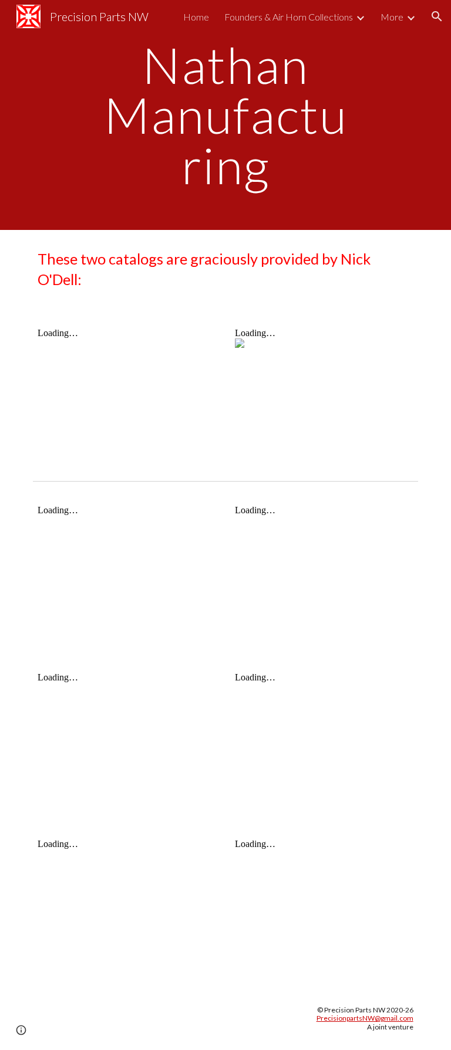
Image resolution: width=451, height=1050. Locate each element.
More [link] (392, 16)
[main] (225, 115)
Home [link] (196, 16)
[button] (437, 16)
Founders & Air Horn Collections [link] (288, 16)
